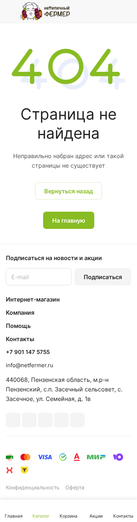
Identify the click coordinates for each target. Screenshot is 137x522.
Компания (20, 312)
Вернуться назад (68, 191)
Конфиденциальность (33, 487)
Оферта (74, 487)
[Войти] (111, 11)
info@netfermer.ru (29, 365)
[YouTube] (61, 420)
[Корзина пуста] (125, 11)
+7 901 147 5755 (28, 352)
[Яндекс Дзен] (77, 420)
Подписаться (103, 277)
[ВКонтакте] (13, 420)
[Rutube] (29, 420)
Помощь (18, 325)
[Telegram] (45, 420)
